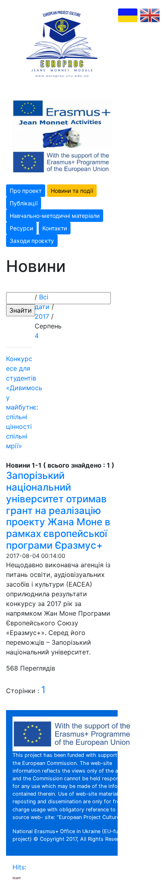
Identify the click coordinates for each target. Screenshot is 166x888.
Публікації (23, 203)
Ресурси (21, 228)
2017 (42, 316)
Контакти (54, 228)
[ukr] (128, 15)
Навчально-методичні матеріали (55, 215)
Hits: (20, 867)
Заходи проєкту (32, 240)
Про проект (26, 190)
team (16, 878)
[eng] (150, 15)
